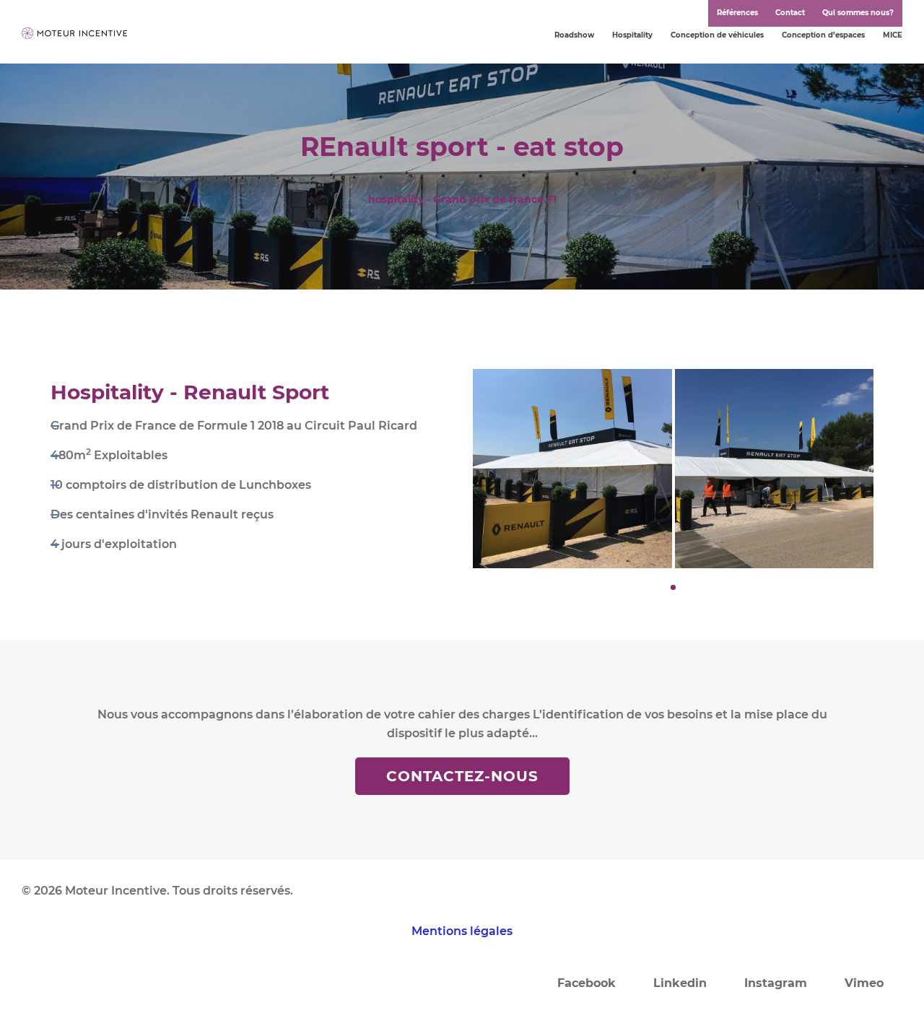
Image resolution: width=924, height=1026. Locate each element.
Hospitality (632, 35)
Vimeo (864, 983)
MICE (892, 35)
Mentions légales (462, 931)
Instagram (775, 983)
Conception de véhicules (717, 35)
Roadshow (574, 35)
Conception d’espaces (823, 35)
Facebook (586, 983)
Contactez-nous (462, 776)
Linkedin (680, 983)
